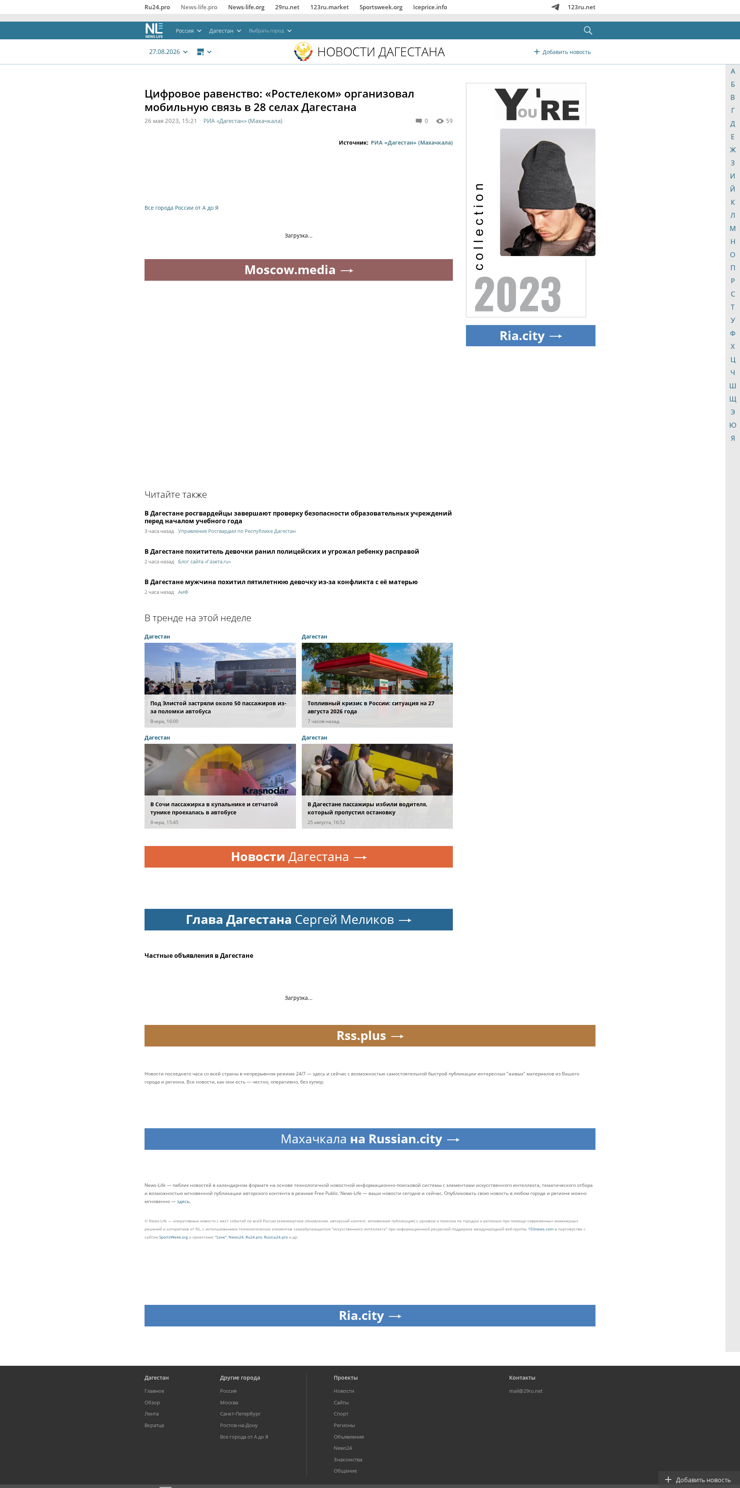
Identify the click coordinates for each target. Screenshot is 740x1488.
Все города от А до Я (244, 1436)
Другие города (240, 1377)
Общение (345, 1470)
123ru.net (581, 7)
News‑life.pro (199, 7)
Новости (344, 1390)
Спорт (341, 1413)
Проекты (346, 1377)
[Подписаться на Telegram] (555, 7)
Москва (229, 1402)
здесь (183, 1201)
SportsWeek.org (173, 1237)
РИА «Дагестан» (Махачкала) (243, 121)
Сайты (341, 1402)
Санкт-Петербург (240, 1413)
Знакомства (348, 1459)
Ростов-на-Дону (239, 1425)
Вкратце (154, 1425)
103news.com (540, 1229)
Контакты (522, 1377)
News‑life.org (246, 7)
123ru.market (329, 7)
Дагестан (157, 1377)
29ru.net (287, 7)
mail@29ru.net (526, 1390)
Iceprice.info (430, 7)
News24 (236, 1237)
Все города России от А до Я (182, 207)
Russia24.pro (276, 1237)
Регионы (344, 1425)
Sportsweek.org (381, 7)
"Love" (221, 1237)
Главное (154, 1390)
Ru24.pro (157, 7)
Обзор (152, 1402)
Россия (228, 1390)
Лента (152, 1413)
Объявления (349, 1436)
